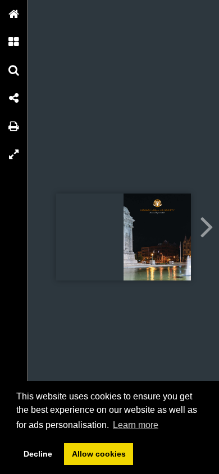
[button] (14, 14)
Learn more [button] (135, 425)
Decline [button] (38, 453)
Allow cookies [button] (99, 453)
